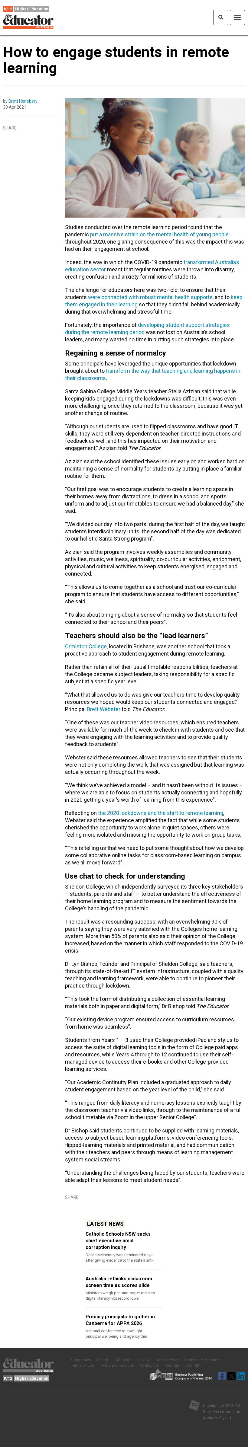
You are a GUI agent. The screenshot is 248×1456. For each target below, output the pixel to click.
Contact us (149, 1365)
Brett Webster (103, 709)
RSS (189, 1365)
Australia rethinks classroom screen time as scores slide (119, 1282)
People (103, 1360)
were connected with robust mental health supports (150, 297)
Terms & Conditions (117, 1365)
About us (123, 1360)
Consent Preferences (203, 1360)
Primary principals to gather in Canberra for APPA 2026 (120, 1320)
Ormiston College (86, 646)
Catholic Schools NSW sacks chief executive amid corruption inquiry (118, 1240)
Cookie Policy (167, 1360)
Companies (81, 1360)
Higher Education (31, 9)
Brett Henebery (23, 101)
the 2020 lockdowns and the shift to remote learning (160, 813)
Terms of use (82, 1365)
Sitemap (172, 1365)
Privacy (143, 1360)
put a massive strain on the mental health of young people (159, 234)
